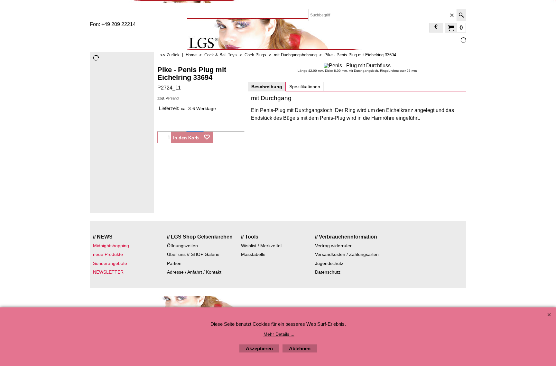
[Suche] (461, 15)
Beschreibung (266, 86)
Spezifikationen (304, 86)
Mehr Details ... (279, 334)
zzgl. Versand (168, 98)
